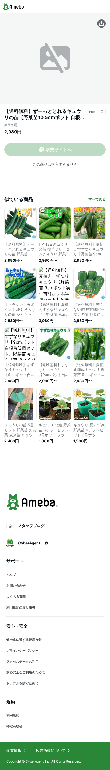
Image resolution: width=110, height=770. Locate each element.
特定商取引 (14, 726)
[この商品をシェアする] (101, 23)
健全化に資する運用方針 (24, 640)
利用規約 (12, 715)
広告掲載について (51, 750)
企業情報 (13, 750)
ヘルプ (11, 575)
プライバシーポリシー (22, 650)
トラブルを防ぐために (22, 683)
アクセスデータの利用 (22, 661)
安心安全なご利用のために (25, 672)
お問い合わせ (16, 585)
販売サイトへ (59, 149)
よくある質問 (16, 596)
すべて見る (97, 199)
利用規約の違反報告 (20, 607)
